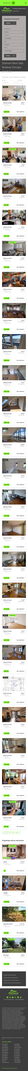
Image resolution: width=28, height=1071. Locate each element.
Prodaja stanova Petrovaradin (10, 977)
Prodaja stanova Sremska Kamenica (12, 982)
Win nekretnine (17, 1052)
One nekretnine (17, 1059)
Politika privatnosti (9, 999)
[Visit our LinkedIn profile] (18, 997)
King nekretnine (5, 1057)
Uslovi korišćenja (19, 999)
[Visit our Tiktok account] (20, 997)
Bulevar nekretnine (17, 1047)
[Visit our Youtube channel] (13, 997)
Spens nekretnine (5, 1052)
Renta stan (4, 1060)
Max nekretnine (17, 1055)
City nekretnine (17, 1044)
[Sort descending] (21, 82)
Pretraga (8, 55)
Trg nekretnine (17, 1057)
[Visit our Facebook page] (7, 997)
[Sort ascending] (19, 82)
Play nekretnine (5, 1055)
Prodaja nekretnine (5, 1062)
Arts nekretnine (5, 1059)
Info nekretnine (17, 1045)
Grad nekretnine (5, 1044)
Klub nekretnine (5, 1050)
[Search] (13, 3)
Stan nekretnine (5, 1054)
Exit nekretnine (17, 1054)
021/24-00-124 (16, 11)
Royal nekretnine (5, 1047)
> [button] (19, 833)
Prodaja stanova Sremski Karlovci (11, 980)
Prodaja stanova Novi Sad (9, 975)
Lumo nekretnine (17, 1062)
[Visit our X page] (15, 997)
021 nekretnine (4, 1045)
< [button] (3, 833)
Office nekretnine (5, 1049)
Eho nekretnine (17, 1050)
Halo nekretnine (17, 1049)
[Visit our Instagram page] (10, 997)
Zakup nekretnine (17, 1060)
